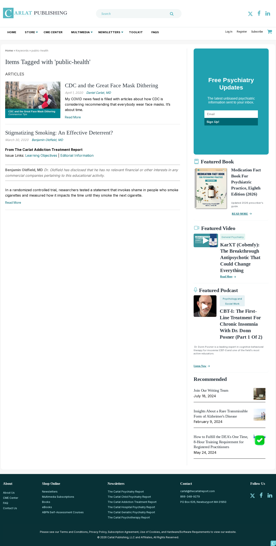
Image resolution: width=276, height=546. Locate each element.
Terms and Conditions (74, 531)
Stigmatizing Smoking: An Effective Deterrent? (59, 133)
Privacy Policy (98, 531)
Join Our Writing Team (211, 390)
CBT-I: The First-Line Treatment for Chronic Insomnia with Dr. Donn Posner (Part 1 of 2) (241, 324)
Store (30, 32)
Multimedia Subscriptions (58, 496)
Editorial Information (77, 155)
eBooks (47, 507)
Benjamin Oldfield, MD (47, 140)
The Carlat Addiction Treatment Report (132, 502)
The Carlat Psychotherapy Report (129, 517)
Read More (73, 117)
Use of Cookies (150, 531)
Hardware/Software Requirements (188, 531)
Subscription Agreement (123, 531)
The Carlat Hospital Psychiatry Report (131, 507)
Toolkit (136, 32)
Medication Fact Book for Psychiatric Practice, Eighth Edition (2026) (246, 181)
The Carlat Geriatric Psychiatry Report (131, 512)
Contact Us (10, 508)
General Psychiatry (232, 237)
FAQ (5, 503)
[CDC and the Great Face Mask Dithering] (32, 99)
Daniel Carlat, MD (98, 92)
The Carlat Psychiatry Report (126, 491)
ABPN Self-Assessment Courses (63, 512)
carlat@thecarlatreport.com (197, 491)
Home (11, 32)
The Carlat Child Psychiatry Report (129, 496)
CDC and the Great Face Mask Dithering (111, 85)
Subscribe (257, 31)
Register (242, 31)
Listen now (200, 366)
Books (46, 502)
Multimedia (80, 32)
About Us (9, 492)
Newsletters (109, 32)
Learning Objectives (41, 155)
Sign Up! (213, 122)
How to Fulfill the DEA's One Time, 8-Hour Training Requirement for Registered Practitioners (221, 442)
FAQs (155, 32)
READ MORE (240, 214)
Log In (228, 31)
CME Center (53, 32)
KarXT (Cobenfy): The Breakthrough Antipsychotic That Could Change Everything (240, 257)
